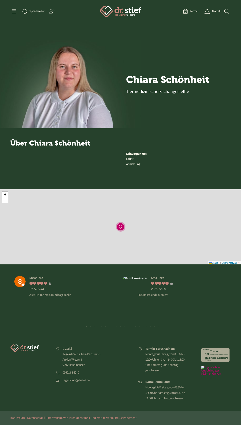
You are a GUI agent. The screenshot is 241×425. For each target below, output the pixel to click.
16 (143, 326)
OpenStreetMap (229, 262)
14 (135, 326)
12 (128, 326)
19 (154, 326)
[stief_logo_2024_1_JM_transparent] (120, 7)
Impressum (17, 417)
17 (147, 326)
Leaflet (215, 262)
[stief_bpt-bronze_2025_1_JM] (215, 349)
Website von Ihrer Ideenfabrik (71, 417)
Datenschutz (35, 417)
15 (139, 326)
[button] (120, 226)
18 (151, 326)
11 (124, 326)
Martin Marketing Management (117, 417)
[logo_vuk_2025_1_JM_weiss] (215, 367)
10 (120, 326)
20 (158, 326)
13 (132, 326)
